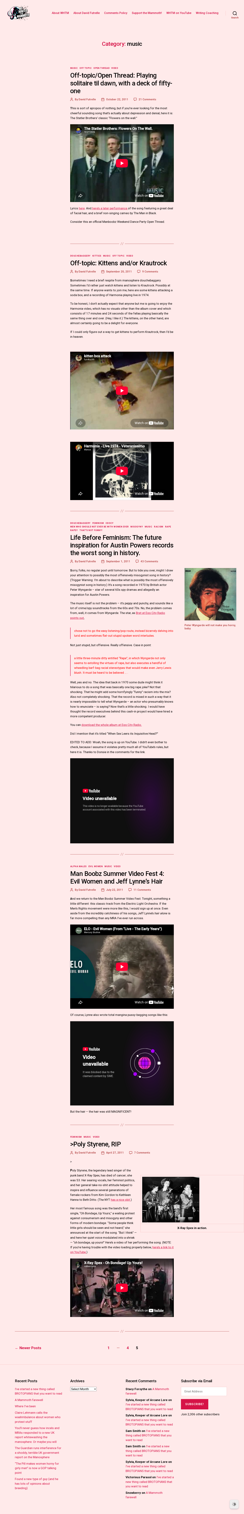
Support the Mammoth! (147, 13)
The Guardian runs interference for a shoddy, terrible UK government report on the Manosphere (38, 1452)
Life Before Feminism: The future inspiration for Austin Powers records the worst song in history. (121, 545)
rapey (74, 530)
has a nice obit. (121, 1199)
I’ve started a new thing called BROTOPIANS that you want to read (148, 1435)
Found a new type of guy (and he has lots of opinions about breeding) (36, 1483)
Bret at (141, 613)
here (82, 208)
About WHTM (60, 13)
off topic (85, 68)
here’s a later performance (109, 208)
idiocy (110, 523)
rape (168, 526)
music (74, 68)
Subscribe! (194, 1404)
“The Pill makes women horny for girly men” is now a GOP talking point (37, 1468)
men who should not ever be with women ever (99, 526)
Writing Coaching (207, 13)
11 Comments (142, 889)
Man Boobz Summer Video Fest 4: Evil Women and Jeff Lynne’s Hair (117, 877)
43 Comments (149, 561)
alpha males (78, 866)
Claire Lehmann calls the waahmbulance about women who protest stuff (38, 1417)
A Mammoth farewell (29, 1400)
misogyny (136, 526)
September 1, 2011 (118, 561)
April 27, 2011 (115, 1152)
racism (158, 526)
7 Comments (142, 1152)
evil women (95, 866)
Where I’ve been (25, 1406)
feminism (98, 523)
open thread (101, 68)
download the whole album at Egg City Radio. (111, 725)
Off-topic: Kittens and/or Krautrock (118, 263)
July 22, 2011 (114, 889)
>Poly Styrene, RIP (95, 1144)
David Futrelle (87, 99)
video (114, 68)
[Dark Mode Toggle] (234, 1504)
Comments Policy (115, 13)
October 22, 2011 (117, 99)
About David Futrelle (86, 13)
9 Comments (150, 271)
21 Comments (147, 99)
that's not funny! (90, 530)
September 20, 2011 (119, 271)
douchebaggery (80, 256)
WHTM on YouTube (178, 13)
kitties (96, 256)
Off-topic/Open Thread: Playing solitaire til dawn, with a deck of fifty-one (121, 83)
